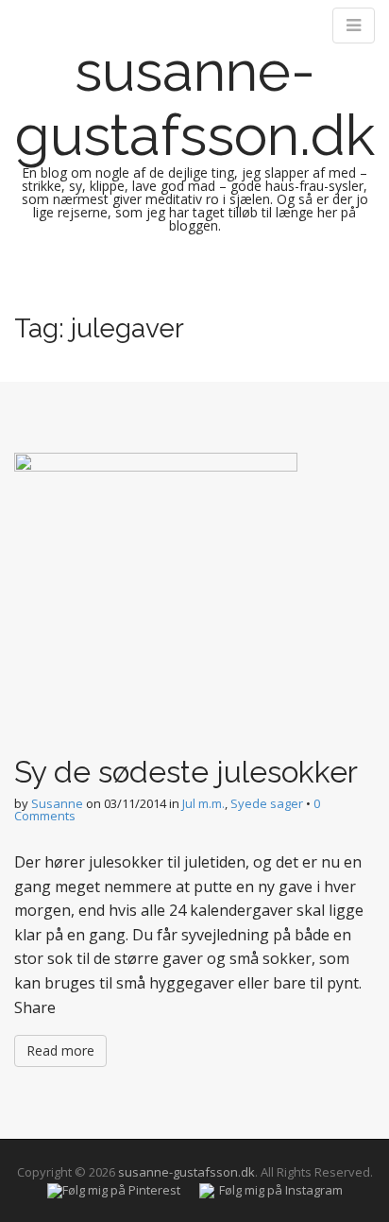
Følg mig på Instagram (281, 1189)
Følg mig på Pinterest (121, 1189)
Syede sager (266, 803)
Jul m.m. (203, 803)
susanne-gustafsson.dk (195, 103)
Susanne (57, 803)
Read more (60, 1050)
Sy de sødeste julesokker (186, 771)
